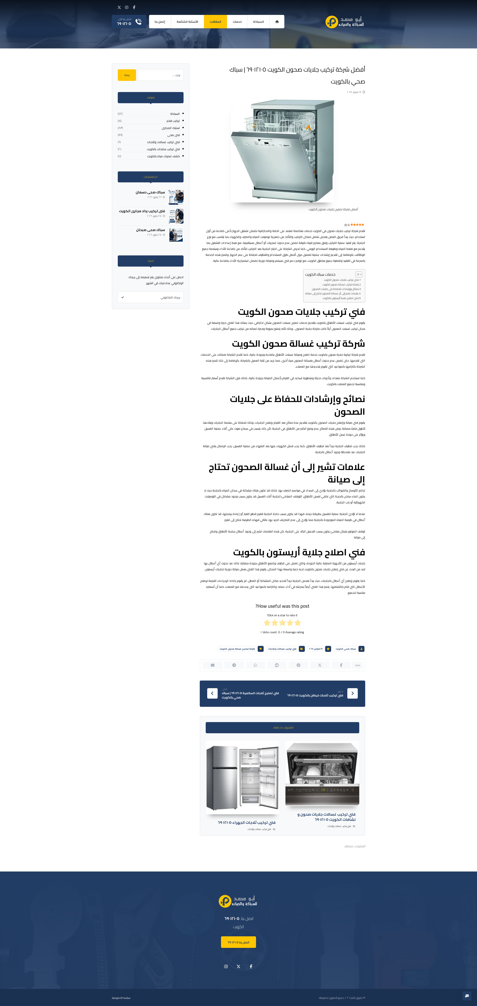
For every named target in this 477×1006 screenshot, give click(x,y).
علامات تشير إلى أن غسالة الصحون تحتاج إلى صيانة (332, 293)
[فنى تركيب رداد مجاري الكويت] (176, 216)
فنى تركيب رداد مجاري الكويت (142, 211)
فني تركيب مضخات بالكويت (163, 149)
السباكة (175, 113)
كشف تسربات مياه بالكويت (163, 156)
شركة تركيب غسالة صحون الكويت (340, 284)
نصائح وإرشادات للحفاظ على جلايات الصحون (335, 289)
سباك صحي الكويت (346, 649)
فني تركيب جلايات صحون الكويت (341, 280)
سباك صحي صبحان (150, 230)
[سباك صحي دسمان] (176, 197)
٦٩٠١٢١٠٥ (232, 918)
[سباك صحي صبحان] (176, 234)
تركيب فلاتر (173, 121)
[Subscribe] (123, 297)
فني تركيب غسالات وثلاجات (282, 649)
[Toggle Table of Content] (357, 274)
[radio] (297, 623)
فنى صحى (173, 135)
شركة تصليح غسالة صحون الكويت (237, 649)
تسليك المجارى (171, 128)
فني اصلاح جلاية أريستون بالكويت (341, 298)
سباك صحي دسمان (150, 192)
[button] (134, 7)
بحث (126, 75)
